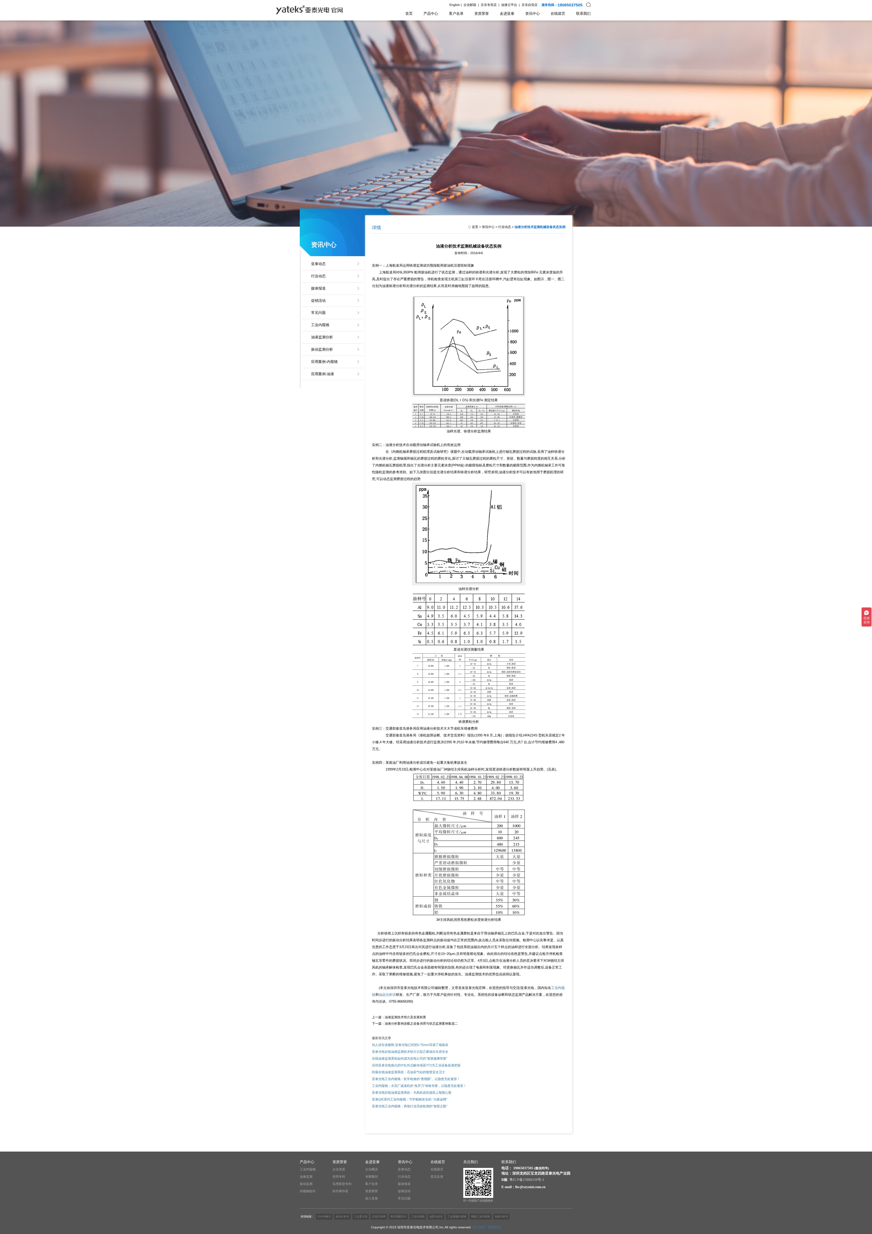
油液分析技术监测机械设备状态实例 (540, 227)
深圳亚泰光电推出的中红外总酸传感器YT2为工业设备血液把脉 (416, 1065)
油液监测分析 (322, 337)
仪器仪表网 (379, 1216)
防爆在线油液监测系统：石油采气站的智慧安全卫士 (408, 1072)
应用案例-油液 (322, 374)
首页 (409, 13)
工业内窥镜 (320, 325)
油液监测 (306, 1176)
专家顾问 (371, 1176)
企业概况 (371, 1169)
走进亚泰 (507, 13)
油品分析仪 (387, 994)
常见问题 (318, 313)
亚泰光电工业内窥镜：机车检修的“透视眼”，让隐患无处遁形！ (416, 1079)
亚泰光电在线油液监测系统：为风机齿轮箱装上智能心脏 (411, 1092)
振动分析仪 (342, 1216)
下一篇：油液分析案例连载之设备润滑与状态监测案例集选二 (415, 1023)
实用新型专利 (342, 1184)
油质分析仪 (436, 1216)
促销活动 (318, 300)
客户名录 (456, 13)
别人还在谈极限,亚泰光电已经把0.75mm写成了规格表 (410, 1045)
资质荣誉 (481, 13)
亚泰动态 (318, 264)
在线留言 (558, 13)
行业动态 (318, 276)
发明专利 (338, 1176)
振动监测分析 (322, 349)
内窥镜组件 (308, 1191)
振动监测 (306, 1184)
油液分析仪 (501, 1216)
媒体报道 (318, 288)
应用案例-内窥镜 (324, 362)
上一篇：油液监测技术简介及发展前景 (399, 1017)
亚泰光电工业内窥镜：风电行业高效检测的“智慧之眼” (409, 1106)
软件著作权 (340, 1191)
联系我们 (583, 13)
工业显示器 (360, 1216)
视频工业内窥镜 (480, 1216)
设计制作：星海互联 (486, 1227)
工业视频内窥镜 (456, 1216)
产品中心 (431, 13)
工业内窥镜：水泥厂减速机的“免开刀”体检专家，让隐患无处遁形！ (419, 1086)
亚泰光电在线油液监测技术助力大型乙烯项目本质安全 (410, 1051)
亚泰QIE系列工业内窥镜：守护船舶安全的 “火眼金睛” (409, 1099)
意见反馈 (437, 1176)
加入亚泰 (371, 1198)
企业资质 (338, 1169)
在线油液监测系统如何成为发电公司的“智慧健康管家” (409, 1058)
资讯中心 (532, 13)
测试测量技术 (398, 1216)
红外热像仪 (324, 1216)
